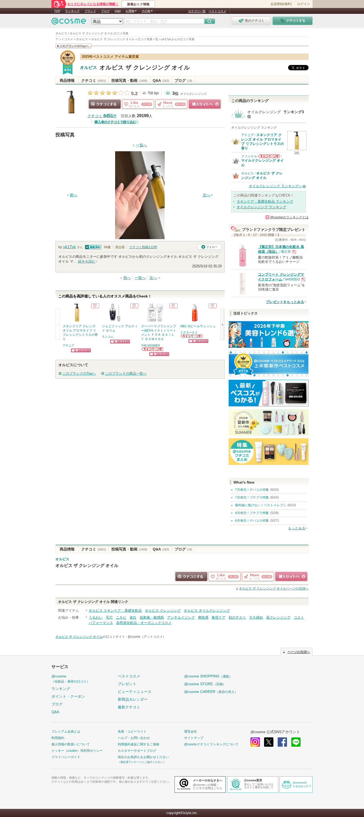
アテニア (68, 345)
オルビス (88, 67)
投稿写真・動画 (129, 80)
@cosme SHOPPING (208, 676)
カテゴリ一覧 (197, 11)
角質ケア (218, 617)
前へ (73, 195)
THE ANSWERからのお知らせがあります (152, 349)
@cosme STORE (205, 684)
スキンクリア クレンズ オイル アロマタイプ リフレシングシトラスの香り (262, 141)
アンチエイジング (181, 617)
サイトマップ (193, 738)
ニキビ (121, 617)
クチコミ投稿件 (143, 247)
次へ (206, 195)
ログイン (303, 4)
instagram (255, 742)
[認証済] (92, 246)
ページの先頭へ (274, 588)
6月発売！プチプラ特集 (252, 513)
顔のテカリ (237, 617)
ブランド (90, 11)
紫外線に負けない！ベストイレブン (260, 505)
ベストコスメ (217, 11)
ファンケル (249, 156)
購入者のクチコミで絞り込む (115, 122)
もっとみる (296, 528)
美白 (133, 617)
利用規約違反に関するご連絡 (138, 744)
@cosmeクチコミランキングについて (211, 744)
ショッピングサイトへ (205, 104)
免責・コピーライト (132, 731)
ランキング (72, 11)
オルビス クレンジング (163, 610)
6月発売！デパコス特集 (252, 520)
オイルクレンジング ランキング (261, 207)
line (296, 742)
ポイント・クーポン (68, 696)
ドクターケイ (189, 332)
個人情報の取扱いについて (70, 744)
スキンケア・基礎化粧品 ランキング (265, 201)
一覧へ (141, 145)
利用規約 (57, 738)
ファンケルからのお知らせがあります (269, 156)
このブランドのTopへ (79, 373)
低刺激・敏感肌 (152, 617)
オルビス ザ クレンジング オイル (144, 67)
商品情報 (67, 80)
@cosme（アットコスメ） (147, 637)
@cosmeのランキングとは (289, 217)
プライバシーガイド (65, 757)
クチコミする (105, 104)
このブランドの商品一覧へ (126, 373)
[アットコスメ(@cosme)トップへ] (68, 22)
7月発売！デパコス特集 (252, 490)
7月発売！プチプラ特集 (252, 497)
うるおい (96, 617)
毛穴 (109, 617)
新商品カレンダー (133, 699)
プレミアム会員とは (65, 731)
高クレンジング (278, 617)
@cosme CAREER (211, 691)
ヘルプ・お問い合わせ (134, 738)
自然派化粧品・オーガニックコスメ (144, 623)
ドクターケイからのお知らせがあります (191, 336)
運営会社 (190, 731)
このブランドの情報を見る (73, 45)
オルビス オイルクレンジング (207, 610)
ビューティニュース (134, 691)
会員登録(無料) (281, 4)
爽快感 (203, 617)
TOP (57, 11)
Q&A (118, 11)
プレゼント (127, 684)
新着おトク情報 (138, 4)
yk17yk (69, 246)
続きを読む (86, 261)
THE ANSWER (150, 345)
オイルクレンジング (193, 93)
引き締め (256, 617)
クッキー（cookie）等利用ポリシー (77, 751)
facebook (282, 742)
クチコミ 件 (102, 116)
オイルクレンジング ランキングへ (275, 186)
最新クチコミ (129, 707)
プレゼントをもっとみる (285, 302)
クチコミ (93, 80)
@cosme (70, 678)
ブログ (105, 11)
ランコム (108, 336)
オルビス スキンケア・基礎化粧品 (115, 610)
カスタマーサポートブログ (137, 751)
